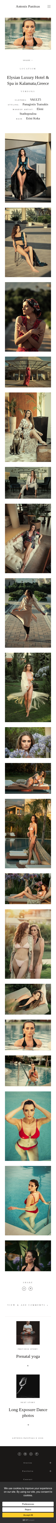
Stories (28, 1463)
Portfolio (28, 1471)
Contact (28, 1479)
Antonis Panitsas (28, 6)
